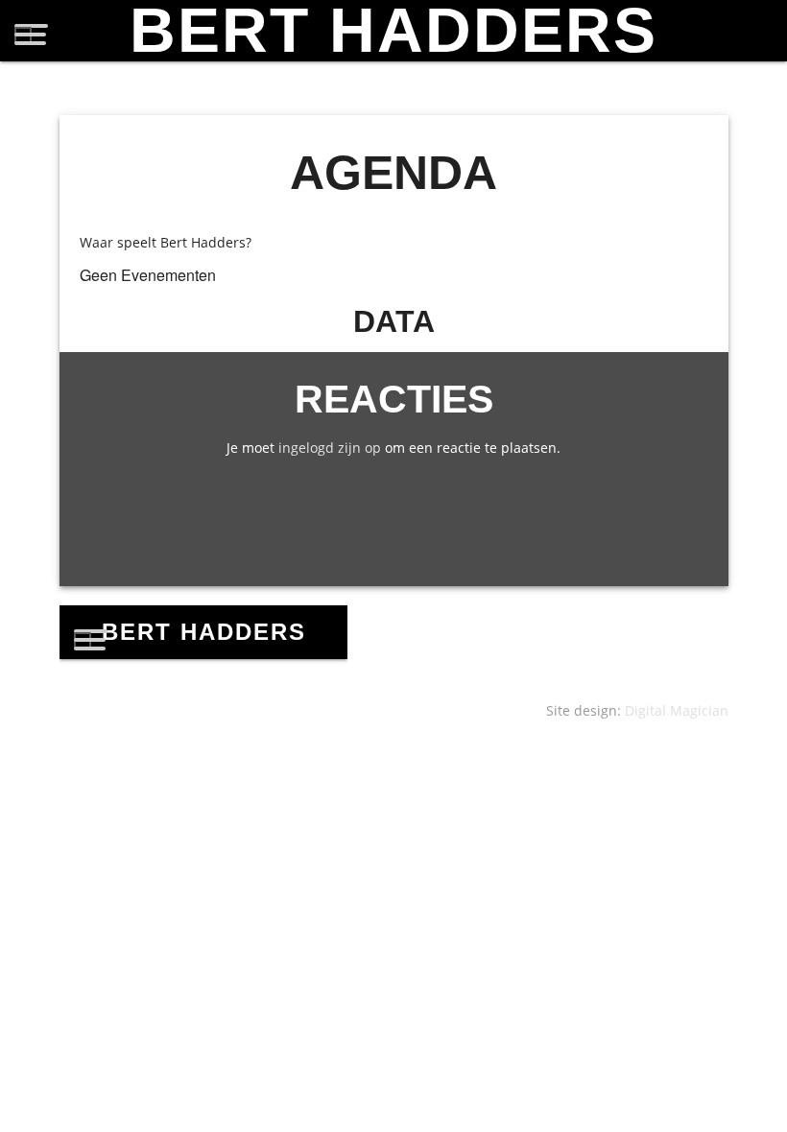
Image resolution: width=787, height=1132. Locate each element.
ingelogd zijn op (329, 447)
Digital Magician (676, 710)
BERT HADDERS (393, 30)
